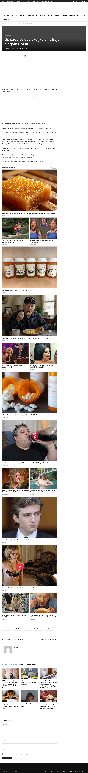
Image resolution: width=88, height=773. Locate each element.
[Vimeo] (79, 1)
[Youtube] (85, 1)
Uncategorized (9, 23)
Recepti (42, 15)
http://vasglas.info (18, 649)
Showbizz (57, 15)
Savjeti (49, 15)
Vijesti (22, 15)
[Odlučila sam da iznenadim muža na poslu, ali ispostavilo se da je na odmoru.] (29, 673)
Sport (65, 15)
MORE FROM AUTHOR (27, 664)
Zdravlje (6, 19)
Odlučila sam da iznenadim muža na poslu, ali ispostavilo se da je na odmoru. (29, 682)
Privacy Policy (35, 1)
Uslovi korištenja (43, 1)
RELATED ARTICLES (9, 664)
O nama (28, 1)
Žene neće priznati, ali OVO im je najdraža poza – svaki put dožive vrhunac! (29, 704)
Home (3, 23)
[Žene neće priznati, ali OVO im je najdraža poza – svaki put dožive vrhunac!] (29, 696)
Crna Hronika (33, 15)
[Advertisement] (29, 75)
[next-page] (6, 713)
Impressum (50, 1)
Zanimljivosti (73, 15)
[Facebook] (73, 1)
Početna (18, 1)
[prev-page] (3, 713)
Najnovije (14, 15)
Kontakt (23, 1)
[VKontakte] (82, 1)
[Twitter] (76, 1)
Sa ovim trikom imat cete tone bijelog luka (14, 639)
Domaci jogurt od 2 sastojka (49, 639)
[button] (84, 15)
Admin (7, 48)
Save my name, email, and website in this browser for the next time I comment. (26, 754)
